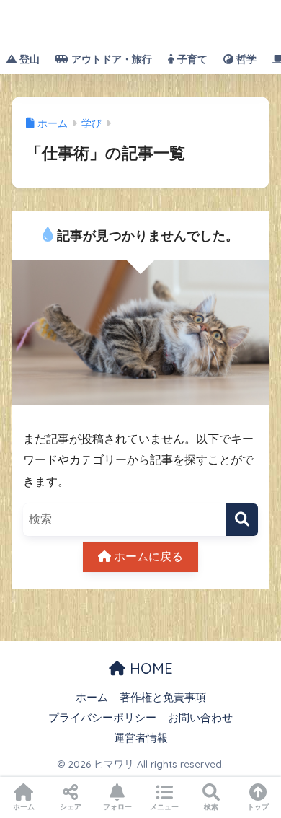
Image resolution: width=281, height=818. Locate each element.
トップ (258, 807)
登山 (28, 59)
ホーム (92, 697)
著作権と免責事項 (163, 697)
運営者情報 (141, 738)
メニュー (164, 807)
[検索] (242, 519)
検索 (211, 807)
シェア (70, 807)
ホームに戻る (147, 556)
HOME (149, 668)
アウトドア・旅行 (110, 59)
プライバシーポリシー (102, 718)
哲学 (245, 59)
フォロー (117, 807)
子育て (191, 59)
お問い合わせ (200, 718)
